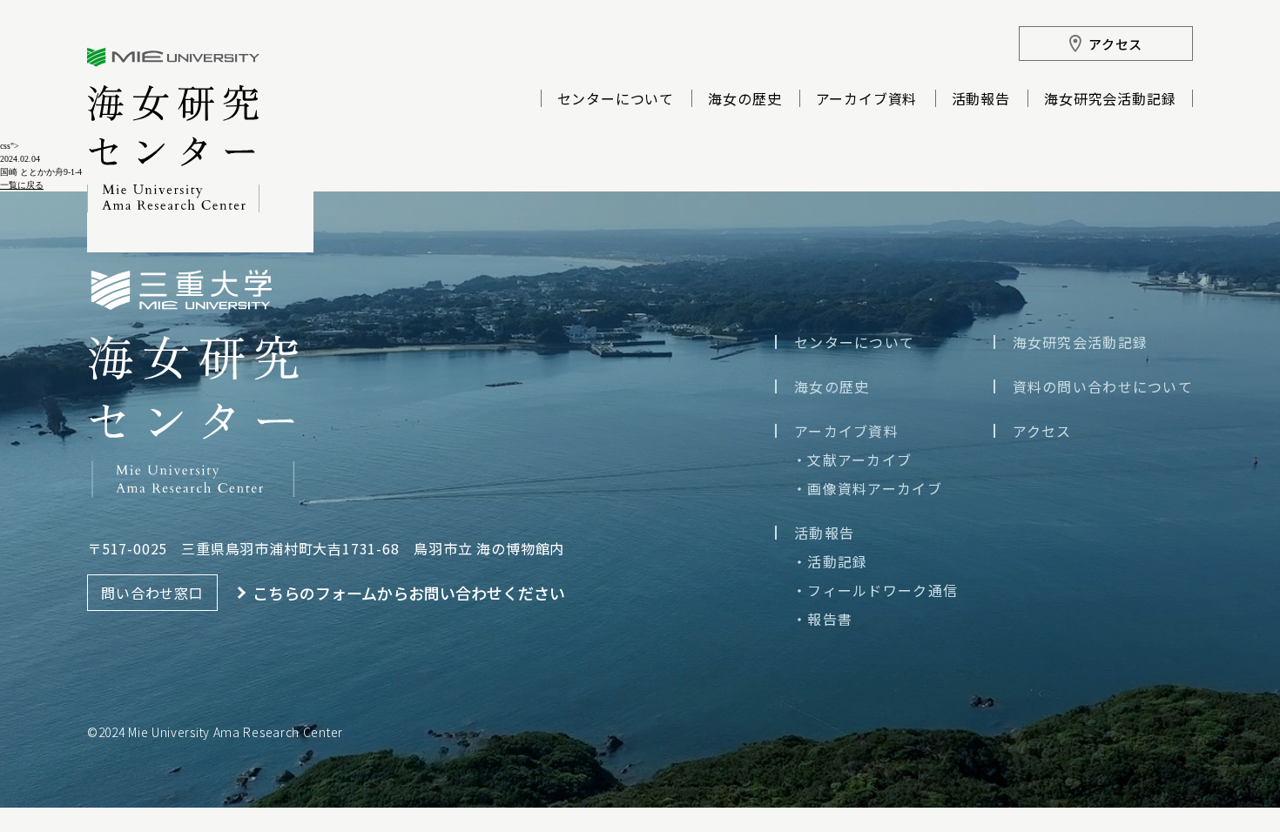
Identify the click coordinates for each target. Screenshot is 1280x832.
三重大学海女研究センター (173, 130)
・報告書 (822, 619)
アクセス (1042, 431)
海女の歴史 (744, 100)
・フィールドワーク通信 (875, 590)
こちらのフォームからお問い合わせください (409, 592)
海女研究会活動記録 (1110, 100)
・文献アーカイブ (852, 459)
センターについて (615, 100)
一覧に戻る (22, 185)
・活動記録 (829, 561)
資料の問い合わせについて (1103, 386)
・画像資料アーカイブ (867, 488)
